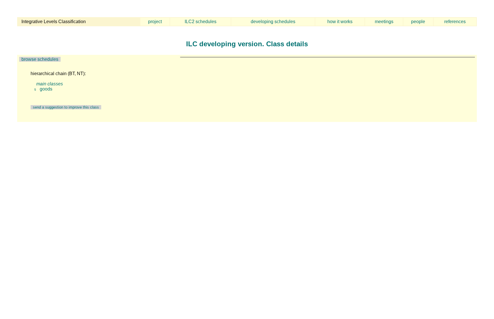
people (418, 21)
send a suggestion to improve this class (66, 107)
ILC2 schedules (200, 21)
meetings (384, 21)
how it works (339, 21)
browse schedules (40, 59)
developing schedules (273, 21)
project (155, 21)
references (455, 21)
